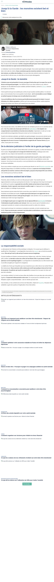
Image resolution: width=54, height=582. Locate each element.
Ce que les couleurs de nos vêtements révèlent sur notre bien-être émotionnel (26, 458)
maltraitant (32, 129)
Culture (2, 5)
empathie (41, 282)
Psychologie (4, 411)
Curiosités (3, 456)
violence (44, 86)
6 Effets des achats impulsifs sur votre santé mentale (18, 413)
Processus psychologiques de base (9, 478)
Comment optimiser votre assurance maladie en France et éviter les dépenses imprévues (26, 343)
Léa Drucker (41, 201)
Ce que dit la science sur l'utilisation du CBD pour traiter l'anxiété (22, 480)
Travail (3, 434)
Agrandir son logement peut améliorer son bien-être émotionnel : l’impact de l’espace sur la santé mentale (25, 319)
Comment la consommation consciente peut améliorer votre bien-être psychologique (23, 390)
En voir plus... (27, 484)
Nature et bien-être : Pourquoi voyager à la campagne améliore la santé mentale (27, 366)
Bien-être (3, 317)
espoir (36, 251)
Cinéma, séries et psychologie (11, 5)
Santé (2, 341)
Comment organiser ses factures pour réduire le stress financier (21, 435)
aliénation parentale (45, 166)
